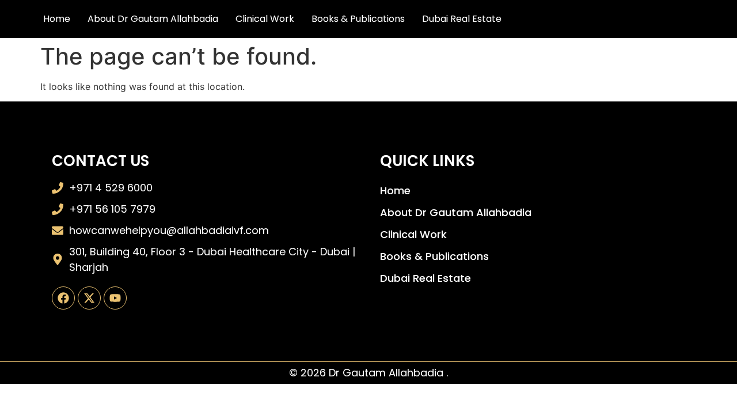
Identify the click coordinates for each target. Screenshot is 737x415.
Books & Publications (358, 18)
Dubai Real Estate (462, 18)
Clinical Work (264, 18)
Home (56, 18)
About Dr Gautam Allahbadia (153, 18)
